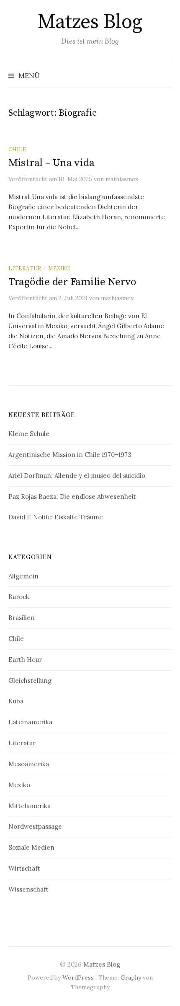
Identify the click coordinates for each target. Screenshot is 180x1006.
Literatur (24, 268)
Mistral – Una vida (51, 162)
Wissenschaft (28, 889)
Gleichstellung (29, 680)
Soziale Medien (31, 847)
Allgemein (23, 576)
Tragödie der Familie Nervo (72, 281)
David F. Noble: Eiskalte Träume (55, 517)
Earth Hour (25, 660)
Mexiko (59, 268)
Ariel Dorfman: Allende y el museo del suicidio (76, 476)
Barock (18, 597)
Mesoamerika (28, 764)
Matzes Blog (90, 22)
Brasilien (21, 618)
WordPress (78, 977)
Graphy (131, 977)
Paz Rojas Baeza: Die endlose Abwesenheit (72, 496)
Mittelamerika (29, 806)
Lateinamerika (30, 722)
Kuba (15, 701)
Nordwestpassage (35, 826)
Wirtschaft (24, 868)
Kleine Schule (28, 434)
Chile (17, 149)
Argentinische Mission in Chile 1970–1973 (69, 455)
